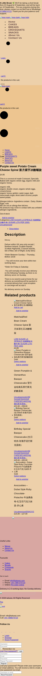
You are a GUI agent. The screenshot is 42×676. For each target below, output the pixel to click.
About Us (8, 548)
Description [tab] (14, 229)
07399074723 (6, 11)
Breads (8, 565)
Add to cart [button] (18, 307)
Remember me (9, 649)
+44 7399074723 (11, 618)
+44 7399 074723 (18, 583)
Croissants (9, 567)
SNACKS (30, 512)
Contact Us (9, 550)
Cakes (7, 563)
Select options (20, 362)
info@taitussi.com (17, 581)
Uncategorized (6, 225)
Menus (7, 546)
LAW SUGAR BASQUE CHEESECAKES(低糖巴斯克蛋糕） (22, 400)
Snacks (8, 569)
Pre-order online (17, 585)
